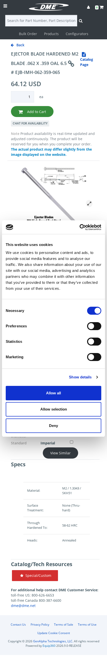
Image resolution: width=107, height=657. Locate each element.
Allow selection (53, 409)
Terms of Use (87, 624)
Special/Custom (37, 575)
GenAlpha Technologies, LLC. (53, 641)
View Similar (60, 453)
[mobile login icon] (88, 7)
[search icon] (80, 20)
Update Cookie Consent (53, 633)
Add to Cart (36, 111)
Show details (80, 377)
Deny (53, 425)
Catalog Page (86, 62)
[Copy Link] (71, 63)
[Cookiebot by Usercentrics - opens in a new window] (79, 227)
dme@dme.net (23, 605)
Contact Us (18, 624)
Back (19, 45)
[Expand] (89, 203)
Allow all (53, 393)
